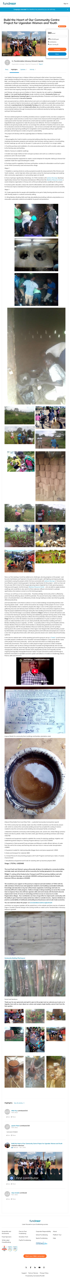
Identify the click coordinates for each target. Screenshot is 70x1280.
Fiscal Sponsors (6, 1237)
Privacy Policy (44, 1273)
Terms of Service (33, 1273)
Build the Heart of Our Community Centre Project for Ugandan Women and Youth (36, 1143)
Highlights (14, 69)
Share (57, 54)
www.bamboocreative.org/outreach (41, 902)
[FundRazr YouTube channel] (39, 1267)
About (55, 1231)
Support (24, 1273)
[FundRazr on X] (26, 1267)
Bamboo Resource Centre (54, 180)
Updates (23, 69)
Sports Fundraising (41, 1238)
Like (8, 1117)
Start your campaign (35, 1256)
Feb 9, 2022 (14, 1112)
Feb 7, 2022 (23, 1147)
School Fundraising (42, 1235)
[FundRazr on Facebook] (30, 1267)
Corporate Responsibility (43, 1231)
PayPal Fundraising (25, 1240)
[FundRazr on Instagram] (44, 1267)
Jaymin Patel (15, 1126)
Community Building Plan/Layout (15, 958)
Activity (33, 69)
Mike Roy (14, 1110)
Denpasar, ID (34, 64)
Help (54, 1238)
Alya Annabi (15, 1193)
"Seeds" (53, 637)
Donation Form (23, 1237)
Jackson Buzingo (52, 178)
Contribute (57, 49)
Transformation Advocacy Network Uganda (28, 61)
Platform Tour (57, 1235)
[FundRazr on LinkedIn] (35, 1267)
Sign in (66, 3)
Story (6, 69)
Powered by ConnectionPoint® (35, 1276)
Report (41, 64)
